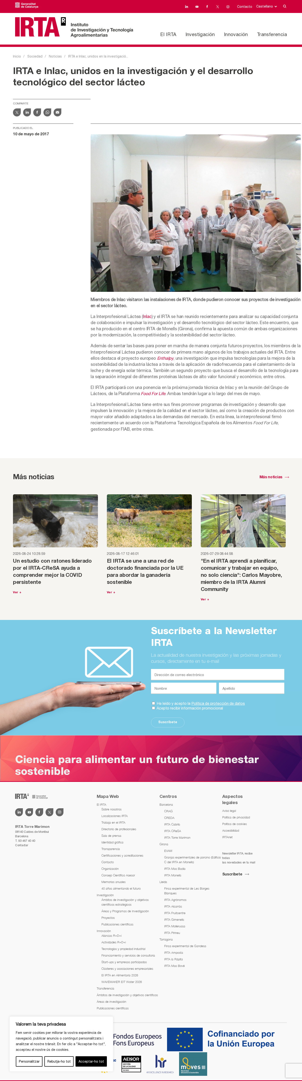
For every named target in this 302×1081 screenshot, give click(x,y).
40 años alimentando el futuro (121, 888)
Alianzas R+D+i (111, 935)
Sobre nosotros (111, 809)
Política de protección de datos (218, 703)
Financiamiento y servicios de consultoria (128, 955)
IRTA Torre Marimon (177, 837)
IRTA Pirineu (172, 933)
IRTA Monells (172, 875)
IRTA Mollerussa (174, 926)
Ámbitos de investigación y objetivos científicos (127, 995)
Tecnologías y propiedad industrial (123, 949)
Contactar (21, 845)
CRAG (168, 811)
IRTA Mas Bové (174, 966)
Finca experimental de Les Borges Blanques (186, 891)
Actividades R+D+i (113, 942)
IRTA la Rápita (173, 959)
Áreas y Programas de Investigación (125, 911)
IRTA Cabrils (172, 824)
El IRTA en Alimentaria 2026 (119, 975)
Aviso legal (229, 811)
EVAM (168, 851)
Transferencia (272, 34)
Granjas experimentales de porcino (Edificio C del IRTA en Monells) (192, 859)
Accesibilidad (230, 830)
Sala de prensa (111, 836)
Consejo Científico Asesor (118, 875)
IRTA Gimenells (174, 919)
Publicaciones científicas (117, 924)
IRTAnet (227, 837)
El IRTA (168, 34)
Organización (110, 869)
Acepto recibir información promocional (189, 708)
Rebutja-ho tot (59, 1061)
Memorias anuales (113, 882)
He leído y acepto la (200, 703)
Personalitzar (29, 1061)
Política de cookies (234, 824)
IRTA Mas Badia (174, 869)
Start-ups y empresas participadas (124, 962)
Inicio (17, 56)
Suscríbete (167, 722)
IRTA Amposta (173, 952)
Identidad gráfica (112, 842)
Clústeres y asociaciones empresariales (127, 968)
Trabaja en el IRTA (113, 822)
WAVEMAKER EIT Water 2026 (121, 982)
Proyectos (108, 918)
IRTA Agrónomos (175, 900)
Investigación (200, 34)
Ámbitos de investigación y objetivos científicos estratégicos (125, 902)
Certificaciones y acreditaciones (122, 855)
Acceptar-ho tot (91, 1061)
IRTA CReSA (172, 831)
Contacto (244, 6)
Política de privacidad (236, 817)
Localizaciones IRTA (114, 816)
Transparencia (110, 849)
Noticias (55, 56)
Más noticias (271, 477)
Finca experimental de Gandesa (185, 946)
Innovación (236, 34)
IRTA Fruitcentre (174, 913)
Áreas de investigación (111, 1001)
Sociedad (34, 56)
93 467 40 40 (26, 840)
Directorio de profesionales (118, 829)
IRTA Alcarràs (173, 906)
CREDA (169, 818)
